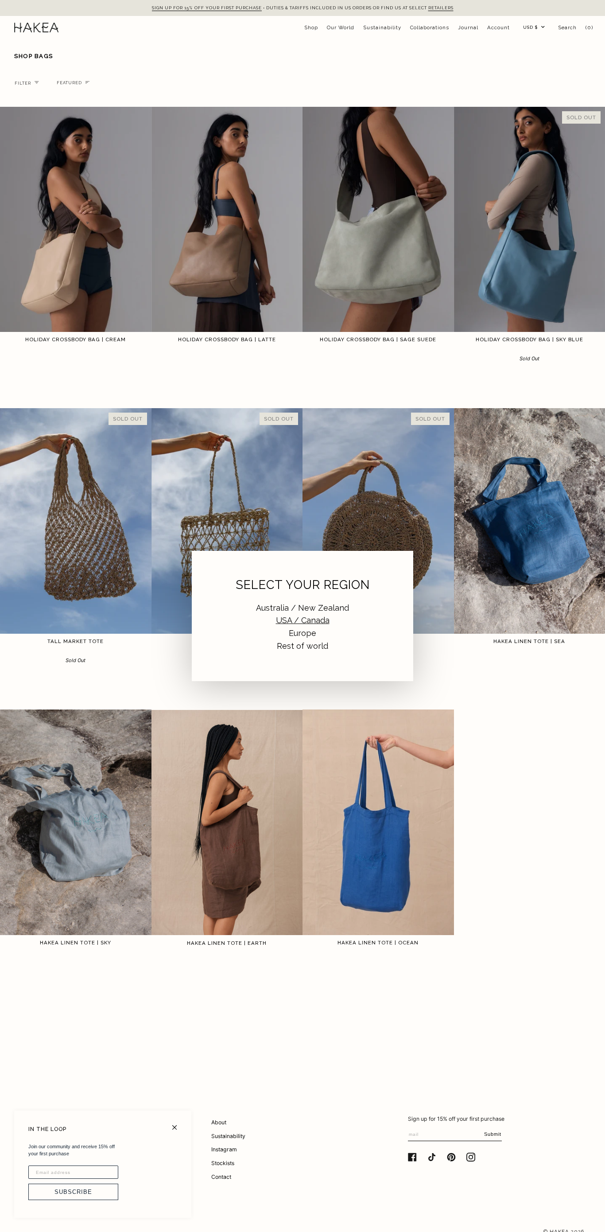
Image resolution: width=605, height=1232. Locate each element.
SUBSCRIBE (73, 1192)
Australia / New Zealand (302, 607)
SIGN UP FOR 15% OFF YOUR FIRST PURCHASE (207, 7)
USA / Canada (303, 620)
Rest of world (302, 646)
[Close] (178, 1124)
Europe (302, 633)
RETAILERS (441, 7)
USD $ (530, 27)
